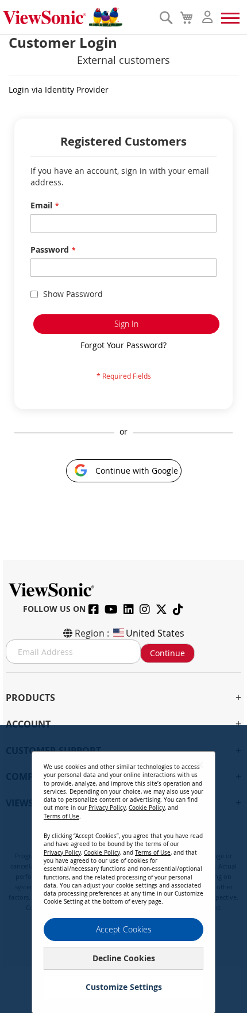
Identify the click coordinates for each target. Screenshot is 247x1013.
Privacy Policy (107, 808)
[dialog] (123, 869)
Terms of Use (61, 816)
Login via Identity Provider (59, 89)
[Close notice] (200, 764)
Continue (167, 653)
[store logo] (78, 17)
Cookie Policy (147, 808)
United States (155, 633)
